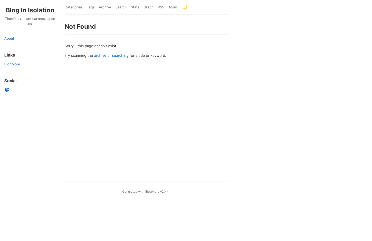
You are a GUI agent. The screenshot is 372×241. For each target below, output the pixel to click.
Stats (135, 7)
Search (121, 7)
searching (120, 55)
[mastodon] (7, 90)
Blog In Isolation (30, 10)
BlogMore (12, 64)
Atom (173, 7)
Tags (91, 7)
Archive (105, 7)
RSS (161, 7)
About (9, 38)
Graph (148, 7)
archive (100, 55)
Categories (73, 7)
